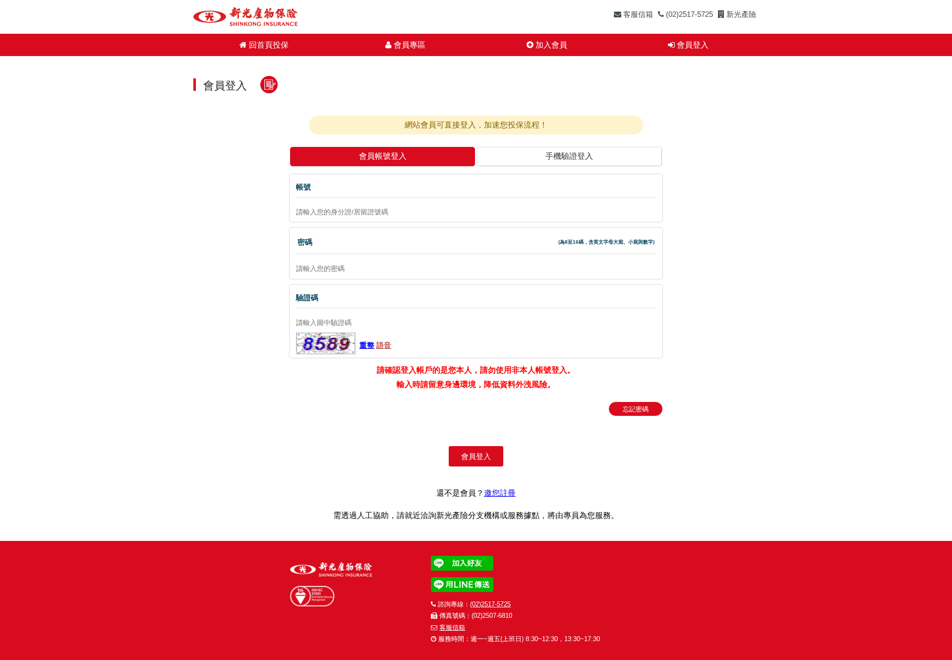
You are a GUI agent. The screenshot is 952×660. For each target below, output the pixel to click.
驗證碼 (307, 297)
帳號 (303, 187)
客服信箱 (637, 14)
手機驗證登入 (569, 156)
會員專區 (408, 45)
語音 (383, 345)
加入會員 (550, 45)
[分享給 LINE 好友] (570, 584)
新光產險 (740, 14)
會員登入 (692, 45)
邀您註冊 (500, 493)
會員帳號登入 (383, 156)
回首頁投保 (268, 45)
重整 (366, 345)
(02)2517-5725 (688, 14)
